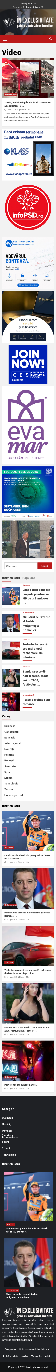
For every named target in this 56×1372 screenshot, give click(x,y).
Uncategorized (13, 795)
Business (26, 585)
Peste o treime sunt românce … (21, 1084)
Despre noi (18, 7)
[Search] (51, 39)
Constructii (11, 731)
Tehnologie (11, 783)
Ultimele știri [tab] (11, 578)
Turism (8, 789)
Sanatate (26, 639)
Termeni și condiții (34, 7)
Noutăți (9, 749)
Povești (9, 760)
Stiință (8, 777)
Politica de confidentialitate (34, 1349)
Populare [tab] (28, 578)
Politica (9, 754)
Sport (8, 772)
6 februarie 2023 (12, 110)
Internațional (10, 95)
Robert (23, 110)
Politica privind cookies (15, 1356)
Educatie (9, 737)
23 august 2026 (12, 862)
